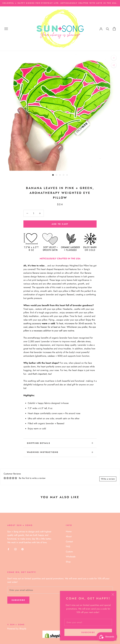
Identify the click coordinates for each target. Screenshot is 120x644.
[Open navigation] (6, 28)
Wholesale (71, 556)
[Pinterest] (22, 549)
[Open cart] (114, 28)
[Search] (107, 28)
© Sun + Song (16, 624)
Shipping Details (38, 443)
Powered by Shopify (16, 628)
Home (69, 531)
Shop (68, 561)
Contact (69, 541)
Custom (69, 551)
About (69, 536)
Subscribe (88, 632)
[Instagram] (15, 549)
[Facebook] (8, 549)
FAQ (68, 546)
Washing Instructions (42, 452)
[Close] (113, 594)
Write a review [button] (108, 478)
